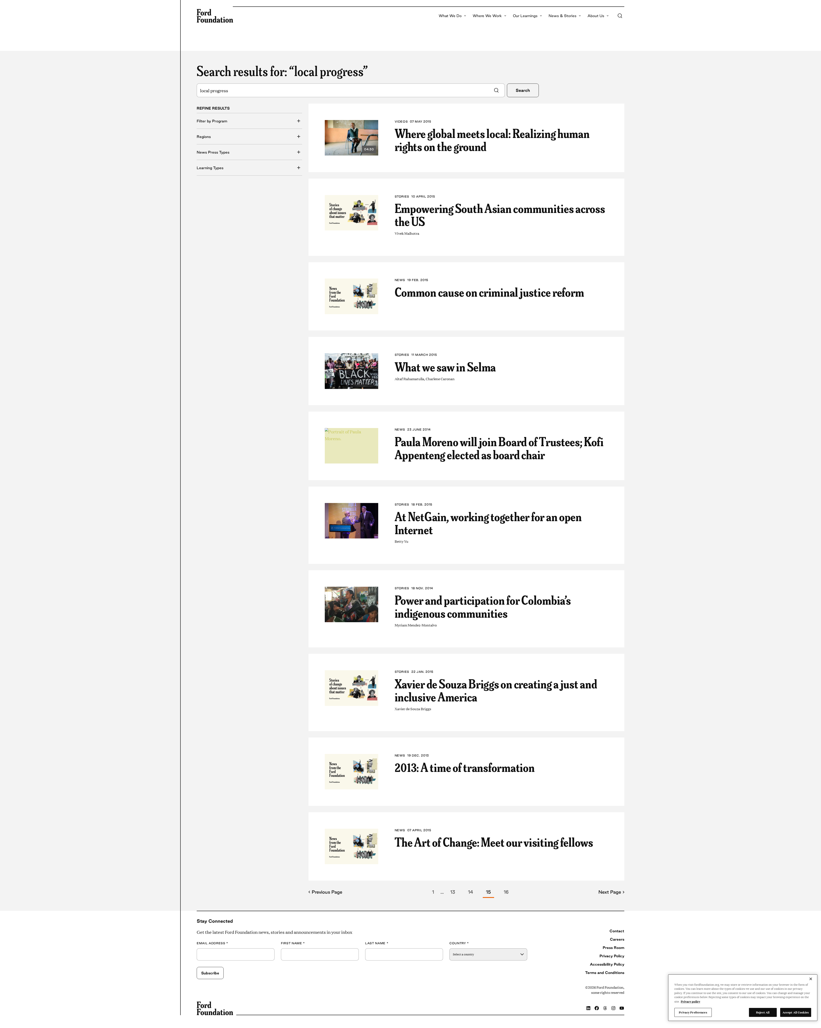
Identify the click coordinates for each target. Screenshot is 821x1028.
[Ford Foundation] (215, 16)
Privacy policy (690, 1001)
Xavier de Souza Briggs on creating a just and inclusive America (496, 690)
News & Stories (562, 16)
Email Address (212, 943)
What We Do (450, 16)
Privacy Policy (612, 956)
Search (523, 90)
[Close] (810, 979)
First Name (293, 943)
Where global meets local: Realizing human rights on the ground (492, 139)
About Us (596, 16)
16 (506, 892)
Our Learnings (525, 16)
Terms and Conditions (604, 973)
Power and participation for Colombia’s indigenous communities (483, 606)
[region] (743, 997)
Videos (401, 121)
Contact (617, 931)
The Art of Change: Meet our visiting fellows (494, 841)
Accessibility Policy (607, 964)
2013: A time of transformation (465, 766)
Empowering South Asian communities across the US (500, 214)
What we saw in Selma (445, 366)
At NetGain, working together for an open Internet (488, 522)
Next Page (609, 892)
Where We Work (487, 16)
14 (470, 892)
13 (452, 892)
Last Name (376, 943)
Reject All (762, 1012)
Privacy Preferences (693, 1012)
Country (459, 943)
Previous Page (327, 892)
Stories (402, 196)
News (400, 280)
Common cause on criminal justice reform (489, 291)
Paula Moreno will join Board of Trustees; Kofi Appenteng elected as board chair (499, 447)
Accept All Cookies (796, 1012)
